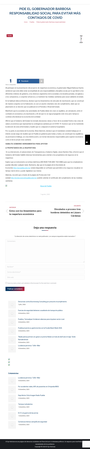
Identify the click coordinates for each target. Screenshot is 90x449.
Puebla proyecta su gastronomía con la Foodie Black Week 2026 (40, 328)
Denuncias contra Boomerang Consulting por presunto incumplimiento (42, 302)
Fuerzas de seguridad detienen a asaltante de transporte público (40, 310)
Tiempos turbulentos (25, 404)
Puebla (32, 22)
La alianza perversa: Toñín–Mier (29, 345)
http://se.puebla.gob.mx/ (22, 168)
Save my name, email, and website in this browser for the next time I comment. (32, 283)
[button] (87, 137)
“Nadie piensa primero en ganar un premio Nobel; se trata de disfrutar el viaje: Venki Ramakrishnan (47, 338)
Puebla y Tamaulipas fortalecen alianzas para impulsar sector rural (41, 319)
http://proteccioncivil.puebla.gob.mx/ (24, 178)
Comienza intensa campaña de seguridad (32, 422)
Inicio (25, 22)
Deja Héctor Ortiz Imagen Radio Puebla (31, 395)
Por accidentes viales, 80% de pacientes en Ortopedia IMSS (38, 386)
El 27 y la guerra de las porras (28, 413)
